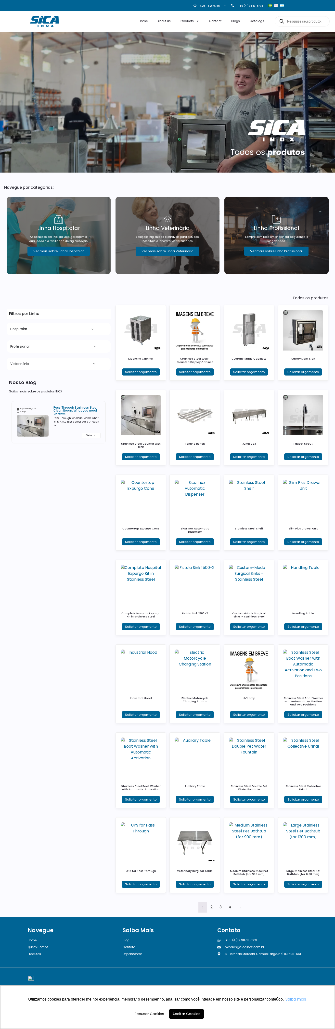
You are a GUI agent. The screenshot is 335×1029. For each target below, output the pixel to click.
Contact (215, 21)
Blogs (235, 21)
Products (187, 21)
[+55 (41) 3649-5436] (232, 5)
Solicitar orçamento (141, 372)
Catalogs (257, 21)
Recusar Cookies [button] (149, 1013)
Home (143, 21)
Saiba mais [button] (295, 999)
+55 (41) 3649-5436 (250, 6)
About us (164, 21)
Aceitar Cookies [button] (186, 1013)
